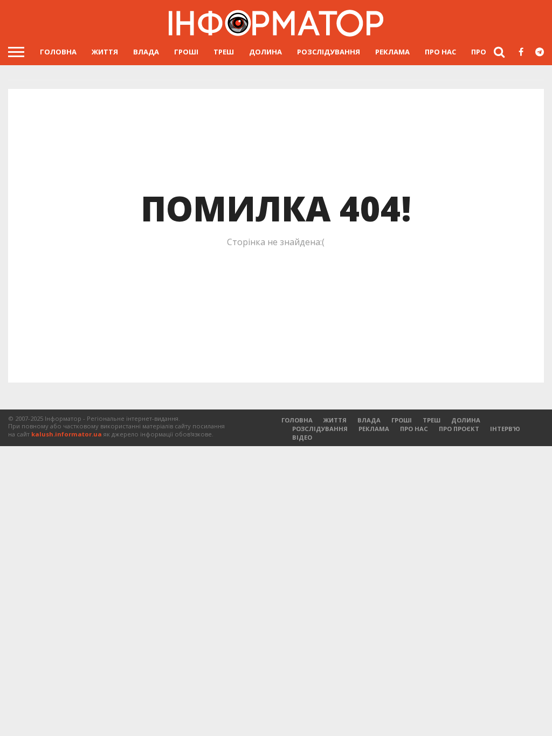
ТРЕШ (223, 52)
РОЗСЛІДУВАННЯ (328, 52)
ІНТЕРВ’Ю (505, 429)
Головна (58, 52)
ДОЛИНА (265, 52)
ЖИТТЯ (105, 52)
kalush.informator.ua (66, 434)
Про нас (440, 52)
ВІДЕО (302, 437)
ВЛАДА (146, 52)
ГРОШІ (186, 52)
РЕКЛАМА (392, 52)
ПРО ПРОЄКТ (459, 429)
